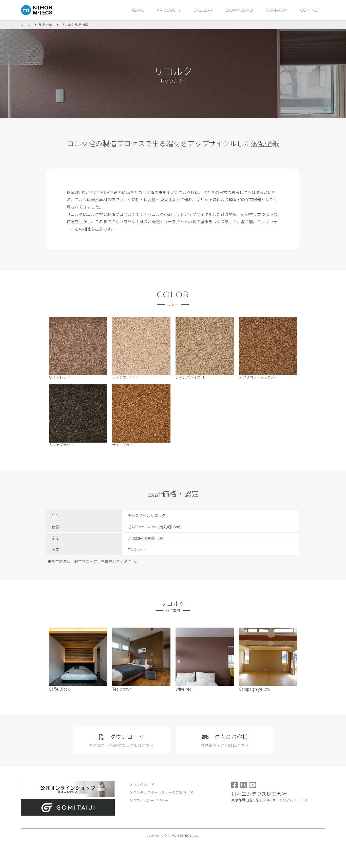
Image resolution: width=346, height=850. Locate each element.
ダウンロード (121, 740)
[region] (173, 532)
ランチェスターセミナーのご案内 (161, 792)
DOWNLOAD (239, 10)
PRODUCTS (169, 10)
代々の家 (141, 784)
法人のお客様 (224, 740)
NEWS (137, 10)
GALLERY (203, 10)
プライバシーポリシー (150, 800)
